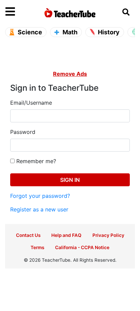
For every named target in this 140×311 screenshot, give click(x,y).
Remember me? (35, 161)
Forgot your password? (40, 195)
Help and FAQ (66, 235)
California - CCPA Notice (82, 247)
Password (22, 131)
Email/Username (31, 102)
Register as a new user (39, 209)
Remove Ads (70, 73)
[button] (21, 12)
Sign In (70, 179)
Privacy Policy (108, 235)
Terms (37, 247)
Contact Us (28, 235)
